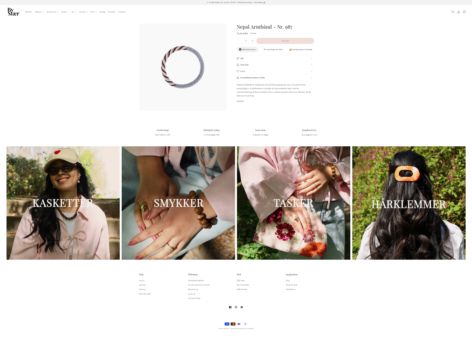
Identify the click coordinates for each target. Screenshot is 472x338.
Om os (141, 280)
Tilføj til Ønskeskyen (249, 49)
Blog (288, 280)
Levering (191, 294)
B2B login (241, 280)
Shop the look (291, 285)
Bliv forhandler (243, 285)
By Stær (226, 328)
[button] (39, 12)
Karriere (142, 289)
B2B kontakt (242, 289)
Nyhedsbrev (290, 289)
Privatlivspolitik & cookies (199, 285)
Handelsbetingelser (196, 280)
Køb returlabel (145, 294)
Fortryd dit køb (194, 298)
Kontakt (142, 285)
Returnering (193, 289)
